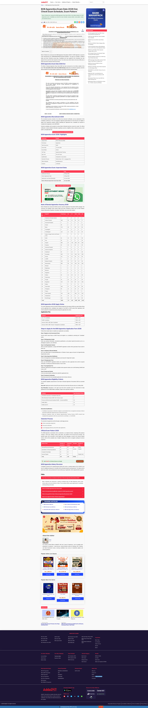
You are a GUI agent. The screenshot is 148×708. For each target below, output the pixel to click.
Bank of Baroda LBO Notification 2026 (72, 504)
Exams (51, 2)
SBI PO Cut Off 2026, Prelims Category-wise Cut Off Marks (96, 44)
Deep (50, 539)
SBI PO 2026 (57, 636)
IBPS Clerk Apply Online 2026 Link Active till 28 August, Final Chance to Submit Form (97, 60)
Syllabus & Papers (66, 2)
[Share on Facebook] (81, 22)
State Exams (43, 657)
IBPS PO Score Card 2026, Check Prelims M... (77, 618)
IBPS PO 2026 (71, 638)
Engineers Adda (58, 658)
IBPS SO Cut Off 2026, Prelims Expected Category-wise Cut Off (95, 50)
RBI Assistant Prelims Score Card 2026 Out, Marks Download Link (96, 79)
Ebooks (96, 645)
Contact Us (94, 672)
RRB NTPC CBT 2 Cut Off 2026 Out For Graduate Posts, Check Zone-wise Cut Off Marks (96, 75)
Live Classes (97, 641)
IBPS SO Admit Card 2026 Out (49, 506)
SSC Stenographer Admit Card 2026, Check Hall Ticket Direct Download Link (96, 34)
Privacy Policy (143, 703)
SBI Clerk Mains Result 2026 (87, 636)
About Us (93, 670)
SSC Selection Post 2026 (46, 642)
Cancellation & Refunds (126, 703)
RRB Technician (71, 659)
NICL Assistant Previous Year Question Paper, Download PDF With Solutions (96, 54)
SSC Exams (84, 657)
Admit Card (97, 659)
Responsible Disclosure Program (114, 703)
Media (93, 674)
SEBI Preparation (44, 674)
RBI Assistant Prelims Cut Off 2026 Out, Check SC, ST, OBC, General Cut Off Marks (96, 82)
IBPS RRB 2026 (71, 642)
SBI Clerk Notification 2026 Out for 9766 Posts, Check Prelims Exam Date (97, 57)
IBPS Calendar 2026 (72, 657)
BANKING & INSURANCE (63, 670)
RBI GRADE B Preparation (46, 682)
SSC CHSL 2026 (44, 638)
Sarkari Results (75, 2)
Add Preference (80, 461)
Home (42, 5)
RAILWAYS (60, 674)
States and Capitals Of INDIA (100, 661)
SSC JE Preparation (45, 676)
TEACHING (60, 676)
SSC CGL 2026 (44, 636)
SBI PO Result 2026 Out (48, 504)
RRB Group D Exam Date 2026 (86, 639)
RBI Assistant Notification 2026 (86, 642)
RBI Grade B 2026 (58, 640)
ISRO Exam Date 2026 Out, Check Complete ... (63, 618)
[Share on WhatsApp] (75, 22)
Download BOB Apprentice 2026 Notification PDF (63, 132)
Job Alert (97, 657)
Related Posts (44, 607)
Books (96, 647)
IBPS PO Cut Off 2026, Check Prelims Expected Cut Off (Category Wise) (97, 67)
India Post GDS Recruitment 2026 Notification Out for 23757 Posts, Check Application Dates (96, 47)
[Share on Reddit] (79, 22)
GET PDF (101, 706)
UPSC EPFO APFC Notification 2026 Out (51, 509)
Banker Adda (43, 659)
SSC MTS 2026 (44, 640)
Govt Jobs (57, 2)
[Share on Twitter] (83, 22)
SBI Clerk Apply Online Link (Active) (72, 509)
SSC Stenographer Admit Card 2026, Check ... (48, 618)
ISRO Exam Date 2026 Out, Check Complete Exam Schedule (96, 37)
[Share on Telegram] (77, 22)
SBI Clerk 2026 (57, 638)
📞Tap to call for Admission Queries (63, 185)
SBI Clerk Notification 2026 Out (71, 506)
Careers (97, 676)
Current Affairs (44, 656)
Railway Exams (84, 659)
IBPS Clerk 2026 (71, 640)
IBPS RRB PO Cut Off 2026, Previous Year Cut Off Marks (96, 71)
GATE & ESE (77, 670)
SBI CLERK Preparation (45, 672)
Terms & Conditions (136, 703)
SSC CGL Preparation (45, 678)
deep (43, 22)
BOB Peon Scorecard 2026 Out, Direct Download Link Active (95, 64)
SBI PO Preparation (45, 670)
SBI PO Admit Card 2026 (73, 636)
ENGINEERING (61, 678)
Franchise (94, 678)
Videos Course (98, 643)
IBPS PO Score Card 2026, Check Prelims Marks (96, 40)
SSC (59, 672)
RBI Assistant (43, 680)
